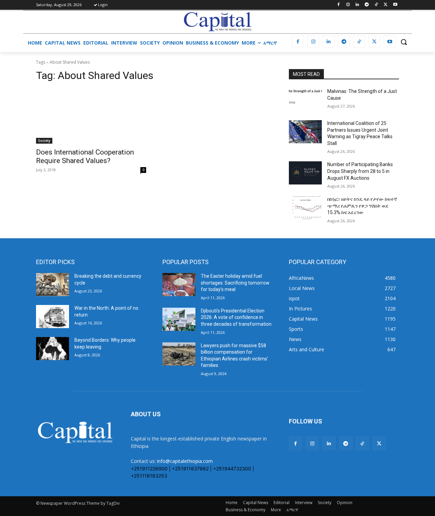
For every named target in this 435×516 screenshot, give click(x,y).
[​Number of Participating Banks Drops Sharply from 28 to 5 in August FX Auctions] (305, 172)
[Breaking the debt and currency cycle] (52, 284)
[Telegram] (367, 5)
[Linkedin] (357, 5)
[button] (404, 42)
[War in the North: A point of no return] (52, 316)
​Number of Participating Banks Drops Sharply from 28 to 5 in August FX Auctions (360, 171)
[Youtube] (395, 5)
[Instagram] (348, 5)
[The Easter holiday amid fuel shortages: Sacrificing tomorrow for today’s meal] (178, 284)
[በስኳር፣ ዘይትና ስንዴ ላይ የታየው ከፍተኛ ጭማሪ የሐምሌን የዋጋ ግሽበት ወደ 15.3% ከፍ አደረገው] (305, 207)
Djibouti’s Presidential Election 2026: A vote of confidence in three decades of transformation (236, 317)
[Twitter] (385, 5)
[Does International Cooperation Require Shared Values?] (91, 116)
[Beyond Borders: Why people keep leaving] (52, 348)
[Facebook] (338, 5)
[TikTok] (376, 5)
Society (44, 140)
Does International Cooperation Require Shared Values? (85, 156)
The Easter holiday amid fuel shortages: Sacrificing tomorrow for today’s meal (235, 282)
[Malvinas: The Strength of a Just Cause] (305, 99)
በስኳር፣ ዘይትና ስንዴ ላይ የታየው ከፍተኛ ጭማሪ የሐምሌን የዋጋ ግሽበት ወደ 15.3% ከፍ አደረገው (362, 205)
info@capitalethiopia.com (185, 461)
